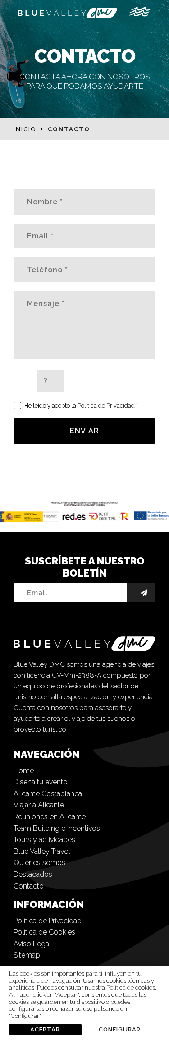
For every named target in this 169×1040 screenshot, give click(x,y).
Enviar (84, 430)
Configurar (120, 1029)
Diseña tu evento (41, 782)
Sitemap (27, 955)
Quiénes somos (39, 862)
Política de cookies (130, 987)
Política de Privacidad (106, 405)
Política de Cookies (44, 932)
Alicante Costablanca (48, 793)
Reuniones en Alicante (50, 816)
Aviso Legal (32, 943)
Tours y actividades (44, 839)
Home (24, 770)
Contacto (29, 886)
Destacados (33, 874)
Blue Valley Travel (42, 851)
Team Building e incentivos (57, 828)
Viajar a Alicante (39, 805)
